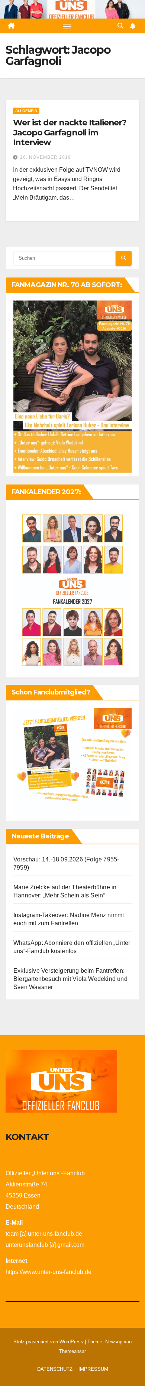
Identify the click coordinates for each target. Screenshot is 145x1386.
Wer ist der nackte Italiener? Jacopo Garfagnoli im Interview (69, 132)
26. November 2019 (45, 157)
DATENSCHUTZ (54, 1369)
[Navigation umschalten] (67, 26)
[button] (120, 26)
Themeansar (72, 1351)
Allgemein (26, 111)
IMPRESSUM (93, 1369)
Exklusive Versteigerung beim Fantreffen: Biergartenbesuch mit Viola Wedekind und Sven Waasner (70, 979)
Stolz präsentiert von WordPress (49, 1341)
